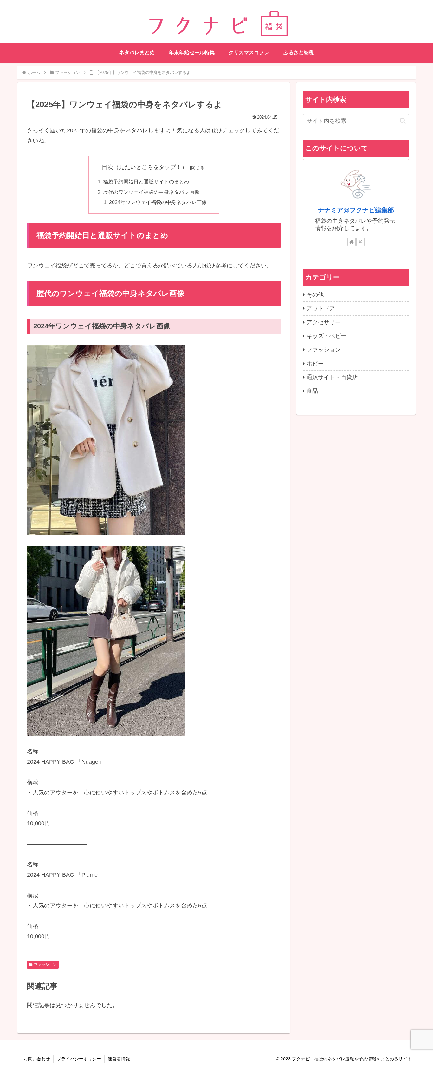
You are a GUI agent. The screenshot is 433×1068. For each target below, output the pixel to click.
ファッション (45, 964)
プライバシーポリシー (79, 1058)
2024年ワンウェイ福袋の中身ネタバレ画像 (158, 202)
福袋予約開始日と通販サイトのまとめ (146, 181)
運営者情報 (119, 1058)
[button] (402, 120)
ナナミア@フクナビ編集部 (356, 210)
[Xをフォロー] (360, 242)
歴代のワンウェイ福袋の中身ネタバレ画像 (151, 192)
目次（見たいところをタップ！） (144, 167)
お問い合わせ (36, 1058)
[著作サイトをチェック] (351, 242)
